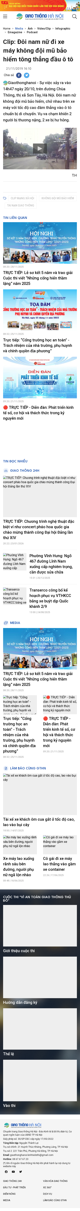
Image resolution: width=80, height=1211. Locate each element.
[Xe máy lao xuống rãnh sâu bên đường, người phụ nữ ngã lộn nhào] (20, 844)
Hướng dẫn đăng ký (20, 1002)
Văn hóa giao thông (55, 1181)
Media (19, 28)
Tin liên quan (15, 218)
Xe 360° (47, 1187)
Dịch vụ (47, 1194)
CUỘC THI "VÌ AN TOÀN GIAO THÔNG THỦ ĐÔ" (37, 899)
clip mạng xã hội (22, 198)
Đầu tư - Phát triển (14, 1187)
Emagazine (15, 32)
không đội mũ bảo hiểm (58, 198)
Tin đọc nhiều (15, 461)
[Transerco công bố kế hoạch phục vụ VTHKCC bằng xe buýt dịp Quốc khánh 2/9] (14, 596)
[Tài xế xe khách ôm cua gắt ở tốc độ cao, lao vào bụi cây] (40, 794)
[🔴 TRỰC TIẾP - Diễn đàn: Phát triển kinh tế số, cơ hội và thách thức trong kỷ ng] (40, 377)
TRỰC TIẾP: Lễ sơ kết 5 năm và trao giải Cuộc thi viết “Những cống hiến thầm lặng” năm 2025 (38, 278)
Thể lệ (8, 1054)
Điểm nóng (9, 1194)
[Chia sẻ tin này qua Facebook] (19, 75)
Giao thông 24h (24, 470)
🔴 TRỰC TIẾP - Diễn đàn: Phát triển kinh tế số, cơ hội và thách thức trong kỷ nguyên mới (38, 413)
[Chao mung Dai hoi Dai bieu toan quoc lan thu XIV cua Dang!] (40, 5)
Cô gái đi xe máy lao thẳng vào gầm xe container (59, 864)
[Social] (6, 1172)
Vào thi (9, 1105)
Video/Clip (44, 28)
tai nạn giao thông (20, 205)
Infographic (62, 28)
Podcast (32, 32)
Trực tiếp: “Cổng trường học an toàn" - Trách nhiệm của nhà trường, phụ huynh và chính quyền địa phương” (37, 345)
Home (6, 28)
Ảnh (30, 28)
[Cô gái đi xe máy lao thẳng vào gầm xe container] (60, 844)
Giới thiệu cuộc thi (19, 950)
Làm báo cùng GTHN (28, 768)
